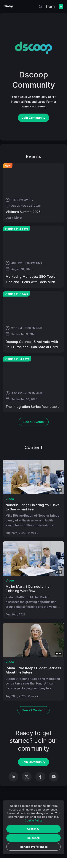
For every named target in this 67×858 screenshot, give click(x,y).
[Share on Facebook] (40, 776)
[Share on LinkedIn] (13, 776)
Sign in (50, 6)
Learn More (14, 217)
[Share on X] (27, 776)
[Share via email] (53, 776)
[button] (40, 6)
